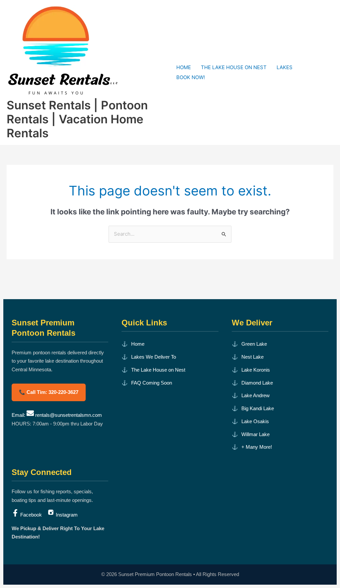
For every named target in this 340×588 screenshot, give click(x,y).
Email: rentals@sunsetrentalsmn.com (57, 415)
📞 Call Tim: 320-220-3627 (48, 392)
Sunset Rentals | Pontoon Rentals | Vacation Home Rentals (77, 119)
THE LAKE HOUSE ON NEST (234, 67)
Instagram (66, 515)
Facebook (31, 515)
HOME (183, 67)
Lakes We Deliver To (153, 357)
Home (137, 344)
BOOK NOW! (190, 77)
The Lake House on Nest (158, 370)
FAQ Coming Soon (151, 383)
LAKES (285, 67)
